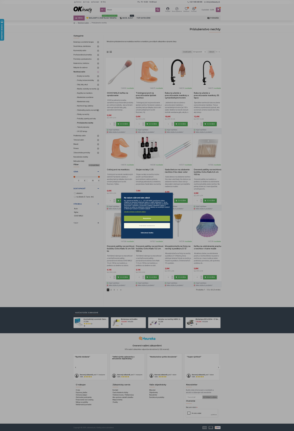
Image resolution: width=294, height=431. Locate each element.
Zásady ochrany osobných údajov (135, 212)
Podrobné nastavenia (147, 225)
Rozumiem (147, 218)
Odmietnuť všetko (147, 233)
